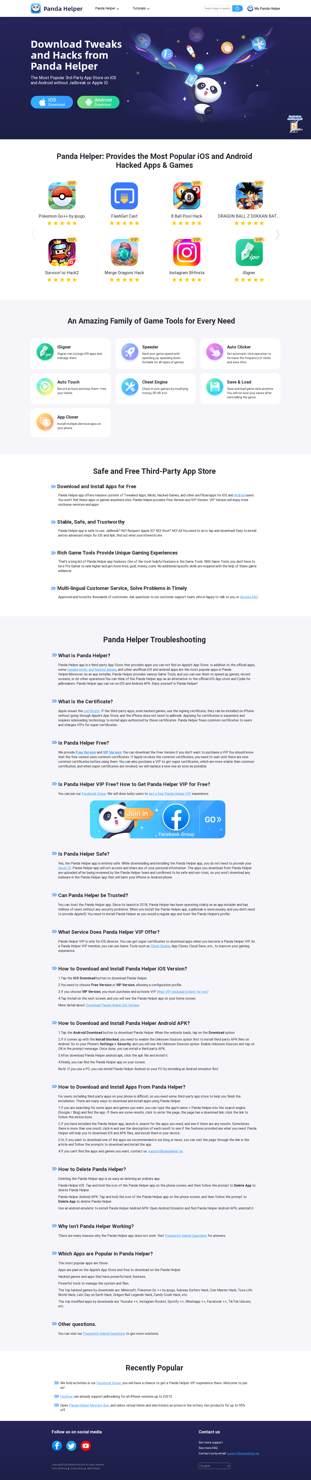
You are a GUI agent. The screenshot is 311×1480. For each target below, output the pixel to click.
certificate (92, 711)
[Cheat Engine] (131, 387)
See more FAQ (208, 1448)
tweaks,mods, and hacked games (91, 670)
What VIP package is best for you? (183, 992)
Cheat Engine (160, 946)
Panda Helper (62, 8)
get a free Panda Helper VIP (170, 794)
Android (239, 495)
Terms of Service (59, 1468)
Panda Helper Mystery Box (89, 1405)
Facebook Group (94, 794)
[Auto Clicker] (216, 352)
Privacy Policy (77, 1468)
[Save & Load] (216, 387)
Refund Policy (93, 1468)
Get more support (211, 1442)
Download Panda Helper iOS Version (112, 1005)
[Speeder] (131, 352)
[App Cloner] (46, 422)
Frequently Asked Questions (186, 1236)
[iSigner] (46, 352)
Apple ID (64, 868)
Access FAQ (249, 597)
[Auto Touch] (46, 387)
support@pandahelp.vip (165, 1151)
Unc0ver (66, 1397)
